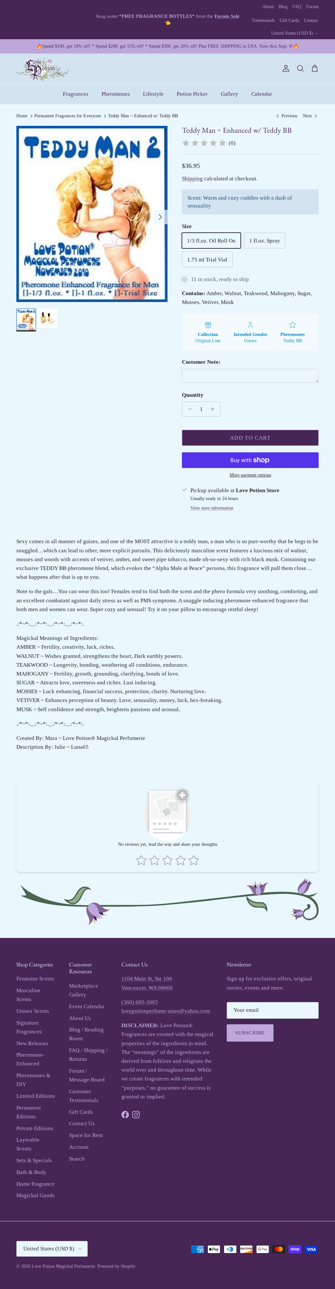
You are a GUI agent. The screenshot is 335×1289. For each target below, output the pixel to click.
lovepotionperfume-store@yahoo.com (165, 1011)
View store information (211, 508)
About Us (80, 1018)
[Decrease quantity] (188, 409)
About (268, 6)
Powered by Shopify (116, 1266)
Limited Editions (35, 1096)
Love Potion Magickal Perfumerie (63, 1266)
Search (77, 1159)
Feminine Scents (35, 979)
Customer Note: (201, 362)
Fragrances (75, 94)
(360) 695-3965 (139, 1002)
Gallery (229, 94)
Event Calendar (87, 1006)
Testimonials (263, 20)
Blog (283, 6)
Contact (311, 20)
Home (21, 115)
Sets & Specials (34, 1160)
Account (79, 1147)
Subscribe (250, 1032)
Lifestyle (153, 94)
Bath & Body (31, 1172)
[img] (204, 143)
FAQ (296, 6)
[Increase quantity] (214, 409)
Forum (312, 6)
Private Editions (34, 1128)
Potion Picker (192, 94)
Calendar (261, 94)
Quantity (192, 395)
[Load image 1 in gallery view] (92, 214)
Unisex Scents (32, 1011)
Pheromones (115, 94)
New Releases (32, 1043)
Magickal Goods (35, 1195)
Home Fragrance (35, 1184)
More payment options (250, 475)
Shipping (192, 179)
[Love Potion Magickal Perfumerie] (42, 68)
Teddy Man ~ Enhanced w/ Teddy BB (143, 115)
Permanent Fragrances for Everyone (67, 115)
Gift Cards (289, 20)
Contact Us (82, 1123)
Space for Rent (86, 1135)
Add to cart (250, 438)
